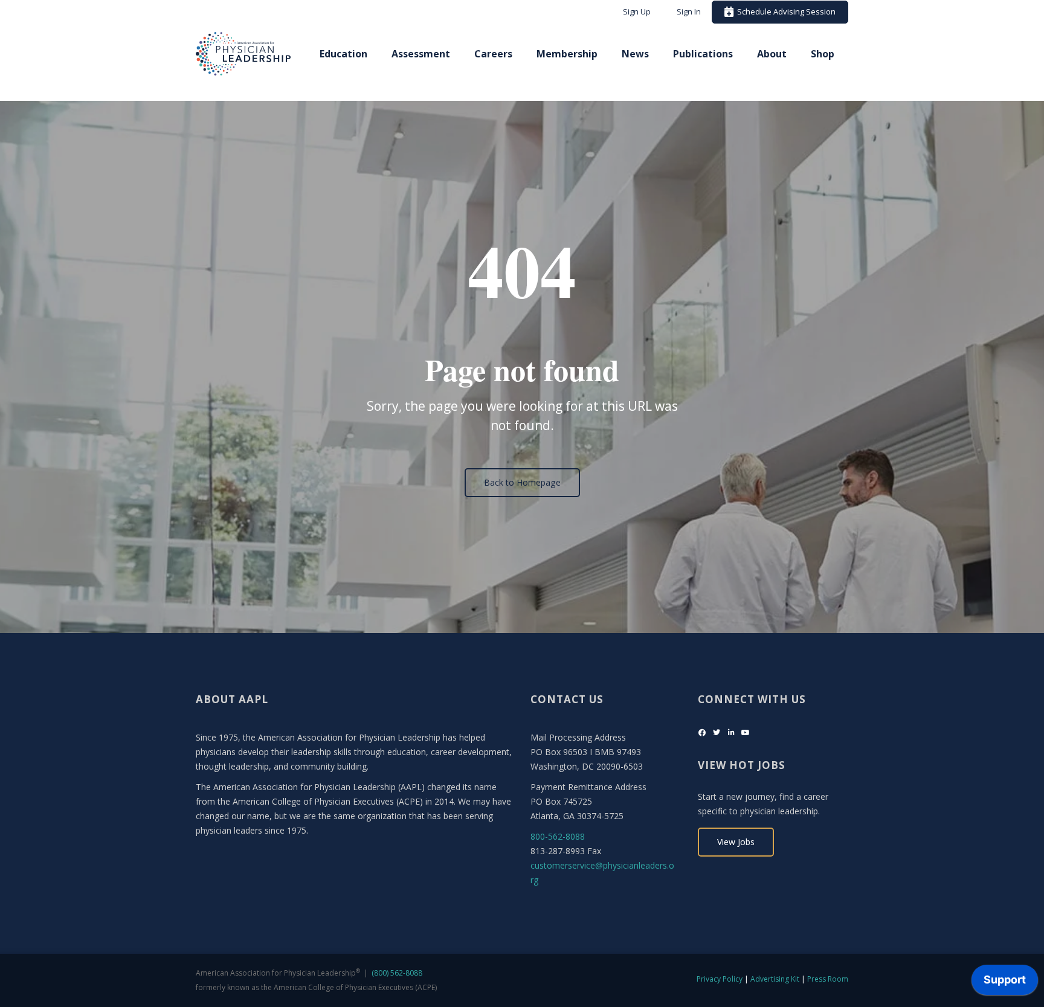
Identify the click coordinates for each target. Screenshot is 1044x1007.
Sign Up (637, 11)
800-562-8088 (557, 836)
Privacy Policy (720, 979)
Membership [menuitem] (567, 53)
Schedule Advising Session (784, 11)
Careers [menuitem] (493, 53)
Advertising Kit (774, 979)
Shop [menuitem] (822, 53)
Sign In (689, 11)
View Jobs (736, 842)
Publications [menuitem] (703, 53)
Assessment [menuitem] (421, 53)
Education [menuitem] (343, 53)
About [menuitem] (772, 53)
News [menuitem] (635, 53)
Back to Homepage (522, 482)
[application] (1004, 983)
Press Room (827, 979)
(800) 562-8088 (397, 973)
